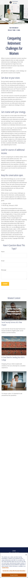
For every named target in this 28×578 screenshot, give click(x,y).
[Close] (26, 554)
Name (3, 251)
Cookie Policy (5, 567)
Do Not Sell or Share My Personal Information (14, 570)
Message (3, 270)
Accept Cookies (14, 575)
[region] (14, 565)
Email (2, 260)
